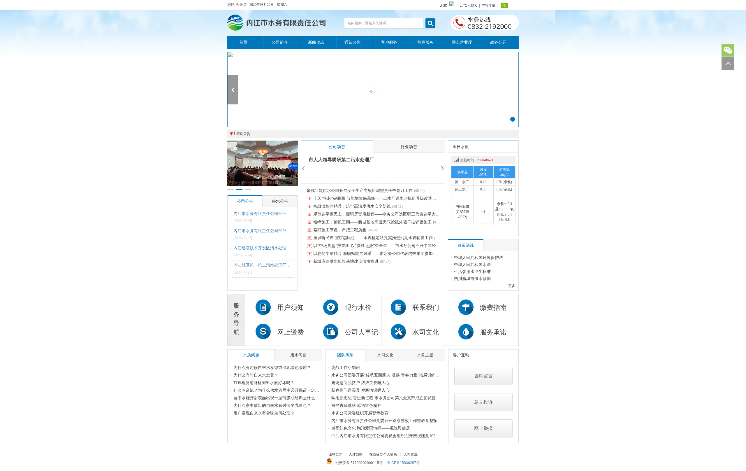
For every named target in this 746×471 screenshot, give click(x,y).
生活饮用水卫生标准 (472, 271)
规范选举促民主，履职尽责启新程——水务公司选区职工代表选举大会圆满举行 (381, 214)
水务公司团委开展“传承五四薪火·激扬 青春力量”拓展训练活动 (387, 375)
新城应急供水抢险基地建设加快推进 (343, 261)
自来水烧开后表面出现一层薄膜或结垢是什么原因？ (280, 398)
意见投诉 (483, 402)
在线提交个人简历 (383, 454)
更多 (511, 286)
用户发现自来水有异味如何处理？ (264, 413)
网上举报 (483, 428)
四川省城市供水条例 (472, 278)
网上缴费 (290, 332)
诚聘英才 (335, 454)
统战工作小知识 (345, 367)
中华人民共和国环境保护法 (478, 257)
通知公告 (352, 42)
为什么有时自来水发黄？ (255, 375)
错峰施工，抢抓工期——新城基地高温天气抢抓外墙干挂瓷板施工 (369, 222)
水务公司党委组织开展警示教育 (359, 413)
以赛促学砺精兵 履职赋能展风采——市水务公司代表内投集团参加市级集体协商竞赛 (386, 253)
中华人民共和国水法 (472, 264)
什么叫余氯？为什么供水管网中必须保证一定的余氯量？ (284, 390)
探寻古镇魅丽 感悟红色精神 (356, 405)
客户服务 (389, 42)
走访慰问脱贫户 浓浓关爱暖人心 (360, 383)
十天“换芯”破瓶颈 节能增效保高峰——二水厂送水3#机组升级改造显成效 (375, 198)
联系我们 (425, 307)
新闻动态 (316, 42)
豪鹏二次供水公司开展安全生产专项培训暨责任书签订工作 (360, 190)
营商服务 (425, 42)
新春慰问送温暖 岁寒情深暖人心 (360, 390)
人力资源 (411, 454)
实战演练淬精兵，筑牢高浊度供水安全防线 (349, 206)
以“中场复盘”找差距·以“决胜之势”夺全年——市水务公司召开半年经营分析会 (379, 246)
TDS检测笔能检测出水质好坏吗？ (263, 383)
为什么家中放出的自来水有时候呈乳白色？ (272, 405)
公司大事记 (361, 332)
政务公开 (498, 42)
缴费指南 (493, 307)
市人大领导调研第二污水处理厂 (341, 159)
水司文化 (425, 332)
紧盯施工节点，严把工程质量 (336, 230)
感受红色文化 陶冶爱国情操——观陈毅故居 (370, 428)
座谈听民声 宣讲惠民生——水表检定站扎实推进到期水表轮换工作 (370, 238)
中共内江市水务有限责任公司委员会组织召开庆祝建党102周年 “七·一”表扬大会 (402, 436)
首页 (243, 42)
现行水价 (358, 307)
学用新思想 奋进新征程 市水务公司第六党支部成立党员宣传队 (387, 398)
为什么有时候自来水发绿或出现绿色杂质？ (272, 367)
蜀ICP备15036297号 (403, 463)
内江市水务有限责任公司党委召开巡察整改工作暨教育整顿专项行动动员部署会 (402, 421)
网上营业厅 (462, 42)
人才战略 (356, 454)
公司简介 (280, 42)
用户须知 (290, 307)
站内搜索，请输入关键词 (367, 23)
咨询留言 (483, 375)
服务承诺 (493, 332)
